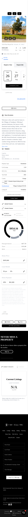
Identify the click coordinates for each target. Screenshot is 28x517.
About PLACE (11, 437)
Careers (21, 434)
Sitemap (14, 515)
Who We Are (15, 434)
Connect (18, 437)
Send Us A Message (14, 477)
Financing (23, 430)
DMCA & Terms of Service (18, 513)
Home (3, 430)
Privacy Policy (7, 513)
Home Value (8, 434)
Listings (8, 430)
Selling (18, 430)
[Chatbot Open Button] (23, 512)
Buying (13, 430)
